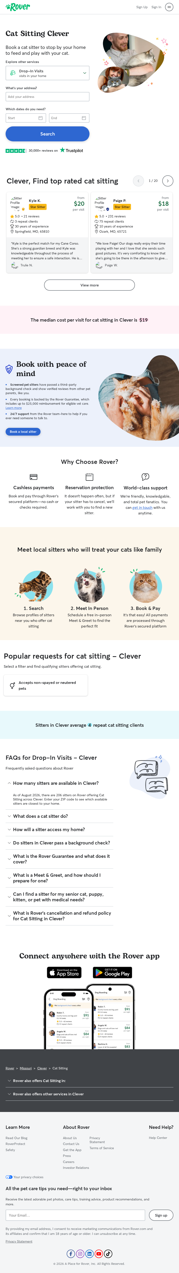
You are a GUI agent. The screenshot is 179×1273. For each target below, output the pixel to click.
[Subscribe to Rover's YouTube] (99, 1254)
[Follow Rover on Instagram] (80, 1254)
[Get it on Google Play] (112, 972)
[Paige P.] (131, 232)
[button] (169, 7)
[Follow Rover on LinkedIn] (89, 1254)
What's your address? (21, 88)
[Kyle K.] (47, 232)
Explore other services (22, 62)
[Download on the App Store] (64, 972)
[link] (48, 133)
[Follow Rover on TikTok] (108, 1254)
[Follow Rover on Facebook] (71, 1254)
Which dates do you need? (25, 109)
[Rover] (18, 7)
